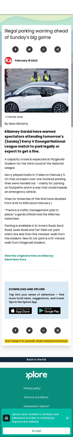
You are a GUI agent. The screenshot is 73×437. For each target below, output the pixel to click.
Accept (36, 431)
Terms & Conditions (36, 397)
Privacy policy (32, 388)
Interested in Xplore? (36, 406)
